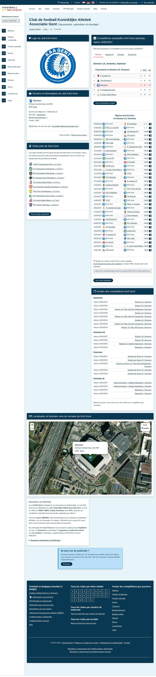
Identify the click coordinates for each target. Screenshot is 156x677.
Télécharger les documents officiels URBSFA (46, 613)
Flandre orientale (118, 598)
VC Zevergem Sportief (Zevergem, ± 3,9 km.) (50, 187)
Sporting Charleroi (112, 185)
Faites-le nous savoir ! (79, 135)
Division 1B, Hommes (143, 336)
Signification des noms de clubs (41, 605)
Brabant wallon (118, 614)
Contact (104, 9)
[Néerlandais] (83, 2)
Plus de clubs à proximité (40, 214)
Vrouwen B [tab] (132, 55)
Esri (150, 494)
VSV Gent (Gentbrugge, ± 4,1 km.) (46, 191)
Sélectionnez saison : (11, 17)
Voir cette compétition (103, 280)
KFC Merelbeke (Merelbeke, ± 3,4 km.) (48, 173)
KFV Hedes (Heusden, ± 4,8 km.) (46, 205)
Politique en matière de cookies (86, 643)
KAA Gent (103, 85)
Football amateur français (39, 621)
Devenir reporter (83, 9)
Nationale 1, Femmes (143, 390)
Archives (56, 9)
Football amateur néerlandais (40, 617)
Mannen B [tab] (109, 55)
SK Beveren (110, 166)
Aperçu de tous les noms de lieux (83, 623)
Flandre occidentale (119, 594)
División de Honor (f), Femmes (139, 356)
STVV (129, 173)
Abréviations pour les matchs (40, 609)
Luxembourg (117, 626)
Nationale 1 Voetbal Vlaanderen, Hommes (135, 344)
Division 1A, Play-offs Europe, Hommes (136, 327)
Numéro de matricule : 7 (38, 117)
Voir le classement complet (105, 103)
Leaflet (138, 494)
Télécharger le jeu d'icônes (42, 597)
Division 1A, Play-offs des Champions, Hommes (133, 309)
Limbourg (115, 606)
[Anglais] (93, 2)
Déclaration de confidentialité (111, 643)
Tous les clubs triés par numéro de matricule (88, 614)
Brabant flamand (118, 610)
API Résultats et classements (40, 601)
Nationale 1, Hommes (143, 347)
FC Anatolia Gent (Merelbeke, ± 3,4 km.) (48, 178)
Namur (114, 622)
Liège (114, 630)
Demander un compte (129, 2)
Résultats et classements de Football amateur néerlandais (90, 649)
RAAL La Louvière (112, 128)
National (115, 590)
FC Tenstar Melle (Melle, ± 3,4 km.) (46, 182)
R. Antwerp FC (105, 76)
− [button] (32, 428)
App (39, 9)
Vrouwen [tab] (120, 55)
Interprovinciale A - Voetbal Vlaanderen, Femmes (132, 383)
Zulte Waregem (111, 151)
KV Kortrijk (131, 162)
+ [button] (32, 424)
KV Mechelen (132, 124)
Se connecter (149, 2)
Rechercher (64, 2)
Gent (35, 107)
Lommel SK (110, 158)
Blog (95, 9)
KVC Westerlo (111, 177)
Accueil (32, 9)
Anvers (114, 602)
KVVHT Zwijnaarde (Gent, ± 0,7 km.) (47, 164)
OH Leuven (131, 135)
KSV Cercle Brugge (113, 139)
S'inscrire (66, 564)
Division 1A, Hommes (143, 302)
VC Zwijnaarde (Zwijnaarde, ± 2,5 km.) (48, 169)
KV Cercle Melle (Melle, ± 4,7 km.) (46, 200)
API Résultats (68, 9)
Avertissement (67, 643)
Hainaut (115, 618)
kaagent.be (41, 115)
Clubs (47, 9)
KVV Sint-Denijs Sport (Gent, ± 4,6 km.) (48, 196)
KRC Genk (109, 143)
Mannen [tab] (98, 55)
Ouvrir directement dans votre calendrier (107, 264)
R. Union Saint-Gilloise (108, 95)
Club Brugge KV (106, 80)
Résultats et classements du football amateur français (90, 652)
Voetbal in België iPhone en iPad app (43, 593)
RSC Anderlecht (132, 154)
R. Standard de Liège (107, 90)
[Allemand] (88, 2)
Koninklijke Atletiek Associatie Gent (65, 126)
